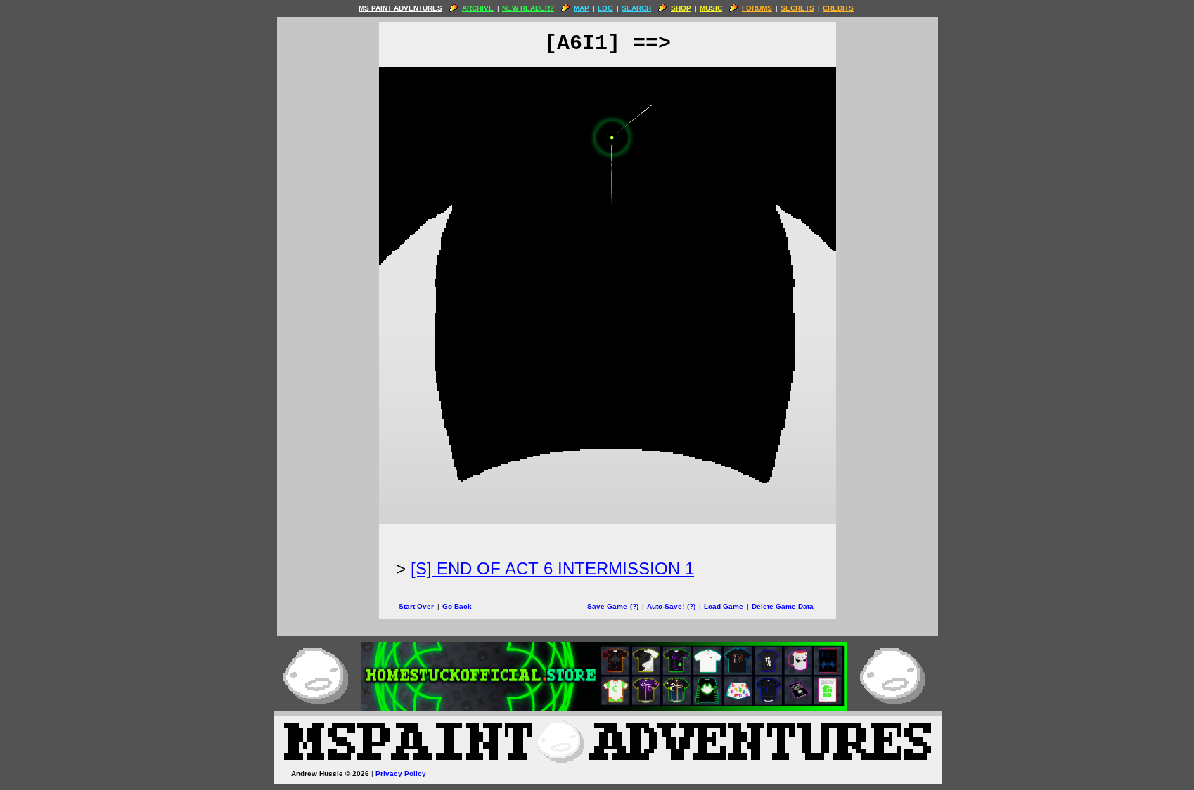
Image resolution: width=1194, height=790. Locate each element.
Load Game (723, 606)
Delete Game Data (783, 606)
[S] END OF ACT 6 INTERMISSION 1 (552, 568)
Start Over (416, 606)
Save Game (607, 606)
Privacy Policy (400, 773)
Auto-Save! (665, 606)
